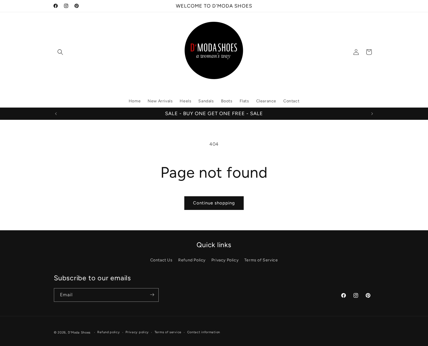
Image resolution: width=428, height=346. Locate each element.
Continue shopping (214, 203)
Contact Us (161, 259)
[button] (60, 52)
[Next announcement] (372, 113)
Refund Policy (192, 259)
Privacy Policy (224, 259)
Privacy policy (137, 332)
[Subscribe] (152, 295)
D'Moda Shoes (79, 332)
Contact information (203, 332)
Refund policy (108, 332)
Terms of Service (261, 259)
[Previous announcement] (55, 113)
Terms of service (168, 332)
